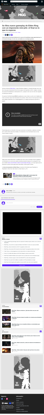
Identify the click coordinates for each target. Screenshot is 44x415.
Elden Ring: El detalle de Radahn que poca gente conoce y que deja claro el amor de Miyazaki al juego (21, 255)
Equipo (17, 400)
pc (14, 173)
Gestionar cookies (20, 409)
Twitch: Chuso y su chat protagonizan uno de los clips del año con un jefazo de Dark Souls (19, 251)
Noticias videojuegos (7, 21)
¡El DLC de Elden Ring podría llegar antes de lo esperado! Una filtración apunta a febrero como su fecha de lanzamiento (22, 242)
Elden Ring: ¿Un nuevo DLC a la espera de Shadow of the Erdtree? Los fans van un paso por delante (21, 244)
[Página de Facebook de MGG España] (2, 399)
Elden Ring (13, 21)
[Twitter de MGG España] (4, 399)
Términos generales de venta (22, 405)
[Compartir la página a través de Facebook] (5, 35)
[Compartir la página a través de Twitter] (7, 35)
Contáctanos (19, 398)
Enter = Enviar (33, 206)
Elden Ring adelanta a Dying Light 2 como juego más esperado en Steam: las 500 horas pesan (25, 176)
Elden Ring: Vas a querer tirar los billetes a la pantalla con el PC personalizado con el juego (19, 259)
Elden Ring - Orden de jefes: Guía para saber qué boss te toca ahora (25, 349)
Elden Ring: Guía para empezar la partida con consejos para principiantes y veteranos (27, 318)
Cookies (18, 407)
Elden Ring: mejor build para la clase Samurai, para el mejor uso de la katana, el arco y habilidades (26, 336)
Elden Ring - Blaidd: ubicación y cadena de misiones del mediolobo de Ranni (26, 343)
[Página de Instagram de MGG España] (7, 399)
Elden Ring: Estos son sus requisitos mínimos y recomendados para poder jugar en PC (26, 325)
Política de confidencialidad (22, 411)
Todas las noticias (22, 265)
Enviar (40, 206)
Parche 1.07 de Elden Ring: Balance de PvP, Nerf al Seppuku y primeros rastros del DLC (19, 253)
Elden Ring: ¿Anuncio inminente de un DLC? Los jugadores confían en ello (17, 246)
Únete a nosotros (20, 402)
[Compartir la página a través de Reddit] (10, 35)
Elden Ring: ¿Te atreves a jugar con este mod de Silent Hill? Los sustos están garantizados (19, 257)
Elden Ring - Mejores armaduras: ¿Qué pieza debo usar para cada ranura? (25, 311)
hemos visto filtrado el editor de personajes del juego (19, 162)
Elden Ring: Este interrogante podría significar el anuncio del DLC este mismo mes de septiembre (20, 262)
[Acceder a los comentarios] (12, 35)
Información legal (20, 404)
